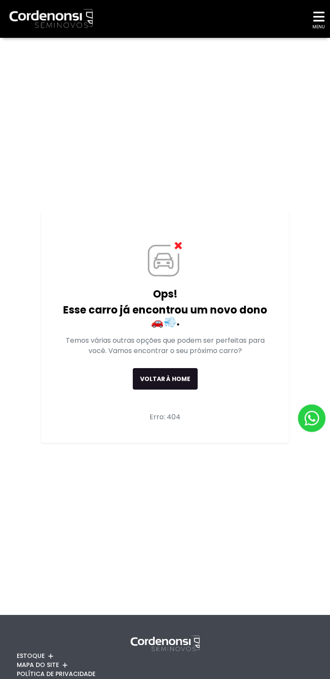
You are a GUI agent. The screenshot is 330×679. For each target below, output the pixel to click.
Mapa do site (38, 665)
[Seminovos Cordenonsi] (46, 18)
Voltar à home (165, 379)
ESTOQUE (31, 655)
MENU (318, 27)
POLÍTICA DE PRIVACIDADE (56, 674)
